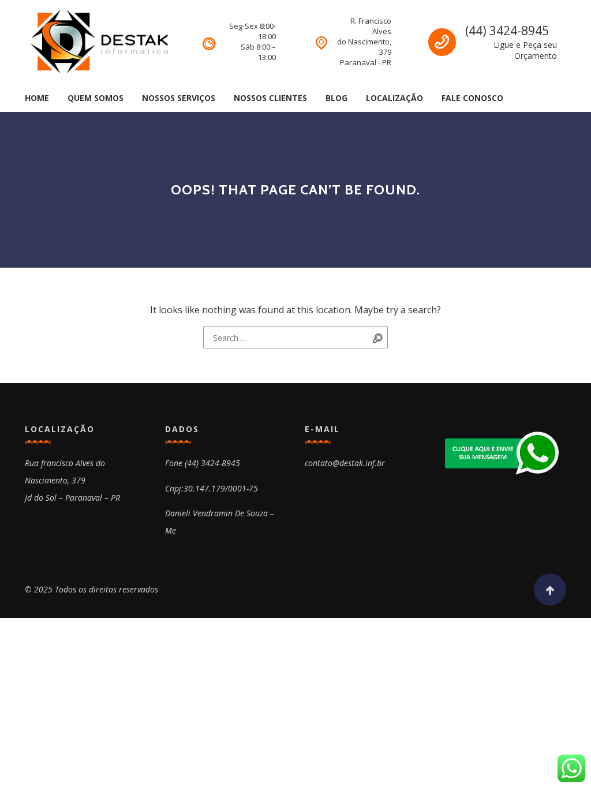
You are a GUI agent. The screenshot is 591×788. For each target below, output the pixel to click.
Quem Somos (96, 97)
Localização (394, 97)
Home (37, 97)
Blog (336, 97)
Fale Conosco (472, 97)
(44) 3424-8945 (507, 30)
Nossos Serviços (178, 97)
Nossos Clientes (270, 97)
